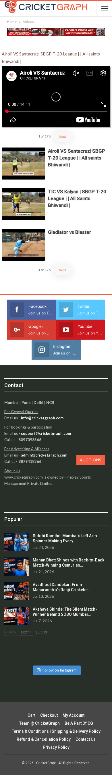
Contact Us (86, 739)
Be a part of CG (79, 723)
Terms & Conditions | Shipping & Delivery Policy (56, 731)
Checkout (49, 715)
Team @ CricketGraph (39, 723)
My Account (73, 715)
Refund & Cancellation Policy (44, 739)
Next (62, 136)
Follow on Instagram (60, 670)
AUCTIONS (90, 459)
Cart (31, 715)
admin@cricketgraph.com (44, 455)
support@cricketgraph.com (46, 433)
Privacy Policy (56, 747)
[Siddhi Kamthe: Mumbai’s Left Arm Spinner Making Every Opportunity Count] (16, 542)
